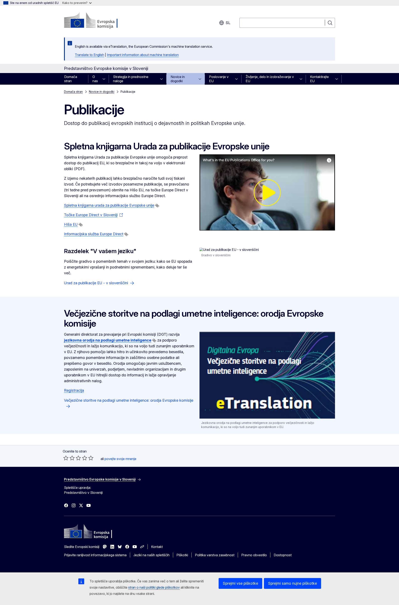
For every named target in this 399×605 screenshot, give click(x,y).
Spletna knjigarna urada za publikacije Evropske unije (109, 205)
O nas (95, 79)
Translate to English (89, 55)
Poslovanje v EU (219, 79)
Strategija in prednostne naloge (130, 79)
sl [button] (228, 23)
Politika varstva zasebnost (214, 555)
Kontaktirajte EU (319, 79)
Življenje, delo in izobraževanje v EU (270, 79)
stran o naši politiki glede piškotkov (154, 587)
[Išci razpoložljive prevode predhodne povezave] (157, 206)
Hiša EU (71, 224)
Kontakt (157, 547)
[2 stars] (69, 458)
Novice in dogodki (178, 79)
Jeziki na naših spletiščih (151, 555)
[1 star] (66, 458)
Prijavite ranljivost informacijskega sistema (95, 555)
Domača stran (70, 79)
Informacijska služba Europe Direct (93, 234)
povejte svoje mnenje (120, 459)
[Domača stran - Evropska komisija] (97, 20)
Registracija (74, 390)
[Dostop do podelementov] (105, 79)
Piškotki (182, 555)
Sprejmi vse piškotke (240, 583)
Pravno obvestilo (254, 555)
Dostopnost (283, 555)
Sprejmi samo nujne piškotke (292, 583)
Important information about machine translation (143, 55)
